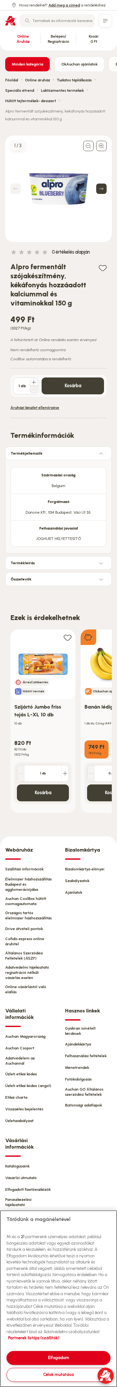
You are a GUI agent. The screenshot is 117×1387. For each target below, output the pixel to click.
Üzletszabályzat (19, 1120)
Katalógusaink (17, 1166)
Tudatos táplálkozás (74, 80)
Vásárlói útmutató (21, 1178)
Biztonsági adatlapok (83, 1105)
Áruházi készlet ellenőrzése (34, 407)
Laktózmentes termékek (62, 90)
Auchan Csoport (19, 1048)
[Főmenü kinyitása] (105, 20)
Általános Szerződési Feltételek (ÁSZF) (24, 956)
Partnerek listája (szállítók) (33, 1337)
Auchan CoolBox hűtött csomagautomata (25, 901)
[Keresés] (27, 21)
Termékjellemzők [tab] (27, 453)
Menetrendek (77, 1067)
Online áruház (37, 80)
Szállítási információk (24, 869)
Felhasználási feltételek (86, 1056)
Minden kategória (27, 64)
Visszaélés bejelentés (24, 1109)
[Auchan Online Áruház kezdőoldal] (10, 21)
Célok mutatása (58, 1374)
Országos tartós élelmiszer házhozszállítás (28, 915)
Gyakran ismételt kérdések (80, 1031)
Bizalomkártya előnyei (84, 869)
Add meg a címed (64, 5)
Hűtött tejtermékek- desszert (30, 101)
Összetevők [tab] (21, 579)
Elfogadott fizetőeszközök (28, 1189)
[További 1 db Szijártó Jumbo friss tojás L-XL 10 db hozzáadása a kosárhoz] (65, 773)
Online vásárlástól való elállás (25, 989)
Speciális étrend (19, 90)
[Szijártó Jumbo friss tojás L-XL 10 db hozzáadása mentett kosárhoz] (68, 637)
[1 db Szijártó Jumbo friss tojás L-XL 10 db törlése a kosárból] (20, 773)
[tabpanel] (58, 505)
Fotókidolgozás (78, 1079)
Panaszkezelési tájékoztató (18, 1202)
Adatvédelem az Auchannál (20, 1061)
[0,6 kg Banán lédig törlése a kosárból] (91, 773)
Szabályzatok (77, 881)
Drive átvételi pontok (24, 929)
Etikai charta (16, 1097)
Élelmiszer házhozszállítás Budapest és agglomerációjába (28, 884)
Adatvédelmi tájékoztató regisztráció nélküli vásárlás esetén (27, 972)
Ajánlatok (73, 892)
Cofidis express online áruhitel (24, 941)
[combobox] (57, 20)
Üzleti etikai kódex (21, 1074)
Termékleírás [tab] (23, 563)
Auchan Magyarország (25, 1036)
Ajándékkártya (78, 1044)
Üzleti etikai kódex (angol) (28, 1085)
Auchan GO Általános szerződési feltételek (84, 1092)
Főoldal (11, 80)
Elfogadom (58, 1357)
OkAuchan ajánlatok (79, 64)
